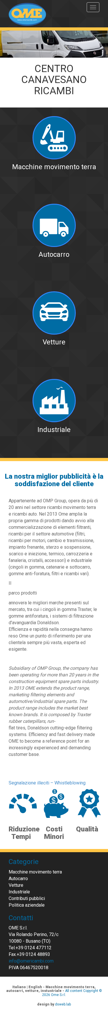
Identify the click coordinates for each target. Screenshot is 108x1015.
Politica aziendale (27, 905)
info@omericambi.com (31, 961)
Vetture (16, 885)
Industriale (19, 892)
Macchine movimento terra (35, 872)
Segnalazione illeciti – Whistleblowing (47, 783)
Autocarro (18, 878)
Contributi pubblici (27, 898)
